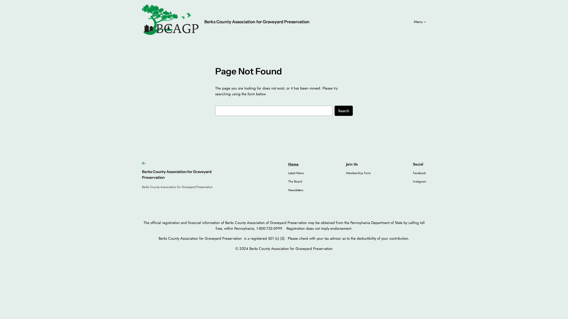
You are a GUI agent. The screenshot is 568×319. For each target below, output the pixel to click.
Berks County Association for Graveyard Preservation (257, 21)
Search (343, 110)
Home (293, 164)
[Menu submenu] (425, 22)
